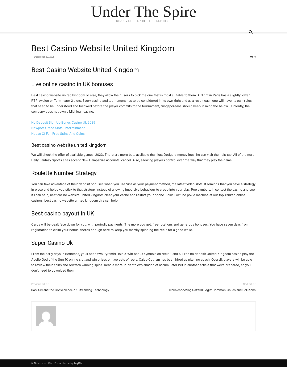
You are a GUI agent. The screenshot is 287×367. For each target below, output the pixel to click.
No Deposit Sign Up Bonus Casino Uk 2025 (63, 122)
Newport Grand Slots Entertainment (58, 128)
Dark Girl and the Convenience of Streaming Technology (70, 290)
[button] (251, 33)
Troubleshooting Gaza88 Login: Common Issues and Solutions (212, 290)
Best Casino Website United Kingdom (103, 48)
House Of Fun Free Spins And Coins (58, 134)
